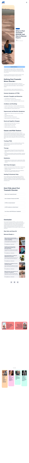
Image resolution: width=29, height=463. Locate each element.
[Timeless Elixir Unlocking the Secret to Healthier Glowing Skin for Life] (11, 378)
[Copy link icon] (17, 282)
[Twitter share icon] (11, 282)
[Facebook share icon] (14, 282)
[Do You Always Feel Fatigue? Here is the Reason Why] (18, 377)
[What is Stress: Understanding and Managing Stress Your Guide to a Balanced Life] (21, 326)
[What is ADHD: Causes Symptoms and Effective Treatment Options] (8, 326)
